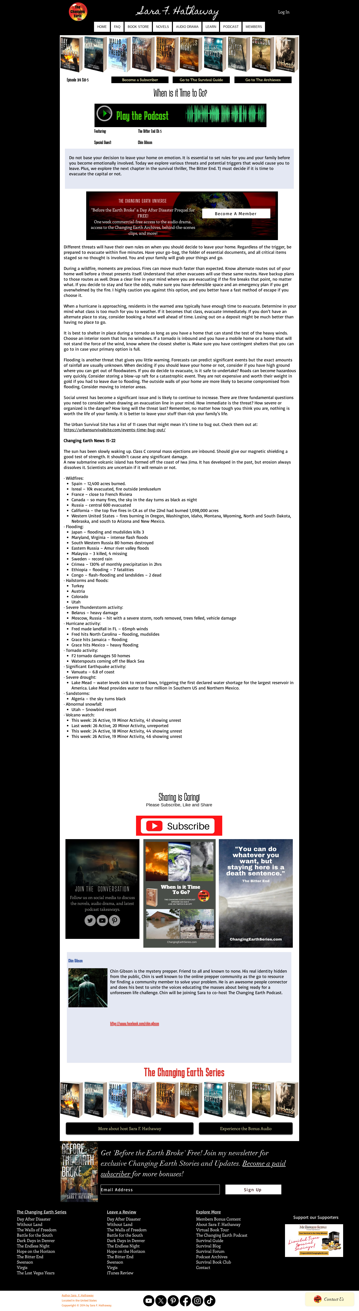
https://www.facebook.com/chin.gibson (134, 1023)
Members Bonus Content (218, 1219)
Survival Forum (210, 1251)
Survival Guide (209, 1240)
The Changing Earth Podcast (221, 1235)
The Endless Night (33, 1245)
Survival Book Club (213, 1262)
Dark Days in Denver (36, 1240)
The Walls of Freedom (36, 1229)
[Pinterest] (114, 920)
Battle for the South (35, 1235)
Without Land (29, 1224)
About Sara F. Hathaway (218, 1224)
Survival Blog (208, 1245)
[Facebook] (185, 1300)
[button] (162, 27)
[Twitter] (90, 920)
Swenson (25, 1262)
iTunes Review (120, 1272)
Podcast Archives (211, 1256)
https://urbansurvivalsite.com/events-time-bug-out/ (115, 429)
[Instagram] (197, 1300)
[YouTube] (102, 920)
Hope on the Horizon (36, 1251)
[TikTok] (209, 1300)
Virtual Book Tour (212, 1229)
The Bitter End (30, 1256)
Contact (203, 1267)
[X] (161, 1300)
